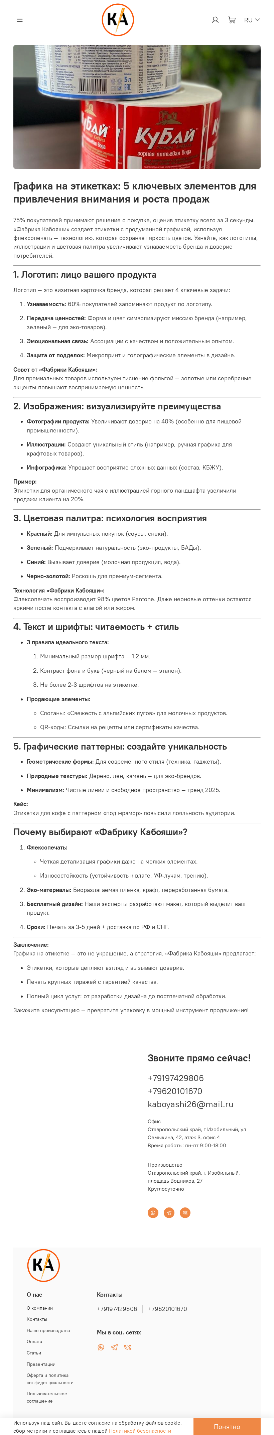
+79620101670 (175, 1090)
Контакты (37, 1319)
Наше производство (48, 1330)
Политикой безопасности (140, 1430)
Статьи (34, 1353)
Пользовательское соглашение (47, 1397)
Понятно (227, 1426)
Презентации (41, 1364)
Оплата (34, 1341)
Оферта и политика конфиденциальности (50, 1379)
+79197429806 (176, 1077)
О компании (40, 1308)
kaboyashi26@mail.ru (191, 1104)
